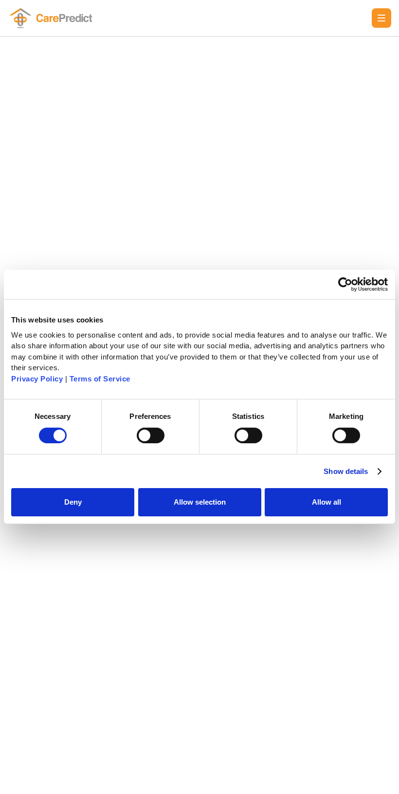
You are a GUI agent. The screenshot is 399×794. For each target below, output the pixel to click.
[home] (52, 18)
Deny (73, 502)
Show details (346, 471)
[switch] (150, 435)
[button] (381, 18)
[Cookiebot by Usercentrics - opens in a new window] (345, 284)
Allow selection (200, 502)
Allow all (326, 502)
